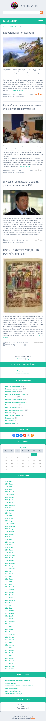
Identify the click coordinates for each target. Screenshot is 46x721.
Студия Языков (10, 683)
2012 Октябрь (10, 634)
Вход (27, 359)
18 (12, 463)
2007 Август (9, 489)
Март (16, 27)
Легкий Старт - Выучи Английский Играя (19, 686)
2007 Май (8, 481)
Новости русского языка (13, 389)
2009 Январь (9, 534)
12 (17, 460)
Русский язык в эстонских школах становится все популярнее (23, 107)
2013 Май (8, 647)
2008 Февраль (10, 505)
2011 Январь (9, 597)
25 (12, 466)
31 (6, 469)
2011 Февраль (10, 600)
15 (34, 460)
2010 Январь (9, 566)
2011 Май (8, 605)
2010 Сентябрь (10, 587)
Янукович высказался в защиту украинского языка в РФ (21, 183)
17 (6, 463)
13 (23, 460)
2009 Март (8, 539)
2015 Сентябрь (10, 661)
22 (34, 463)
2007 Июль (9, 486)
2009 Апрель (9, 542)
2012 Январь (9, 618)
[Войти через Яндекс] (24, 435)
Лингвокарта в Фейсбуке (13, 693)
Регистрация (21, 359)
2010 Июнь (9, 579)
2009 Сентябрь (10, 555)
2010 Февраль (10, 568)
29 (34, 466)
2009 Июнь (9, 547)
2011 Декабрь (9, 616)
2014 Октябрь (10, 653)
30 (40, 466)
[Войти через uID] (13, 435)
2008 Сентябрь (10, 523)
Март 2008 (23, 448)
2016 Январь (9, 663)
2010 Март (8, 571)
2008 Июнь (9, 515)
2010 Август (9, 584)
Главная (5, 27)
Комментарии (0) (21, 96)
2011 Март (8, 603)
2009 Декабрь (10, 563)
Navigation (10, 21)
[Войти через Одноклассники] (32, 435)
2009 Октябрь (10, 558)
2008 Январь (9, 502)
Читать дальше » (17, 90)
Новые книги (9, 418)
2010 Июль (9, 581)
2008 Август (9, 521)
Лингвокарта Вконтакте (13, 691)
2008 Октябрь (10, 526)
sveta (31, 94)
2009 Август (9, 552)
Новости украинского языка (15, 394)
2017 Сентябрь (10, 669)
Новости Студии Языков (13, 399)
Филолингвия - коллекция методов (17, 680)
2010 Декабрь (10, 595)
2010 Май (8, 576)
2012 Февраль (10, 621)
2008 (11, 27)
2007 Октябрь (10, 494)
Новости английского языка (15, 402)
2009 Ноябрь (9, 560)
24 (6, 466)
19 (17, 463)
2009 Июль (9, 550)
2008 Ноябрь (9, 529)
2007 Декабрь (10, 500)
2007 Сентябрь (10, 492)
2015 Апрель (9, 658)
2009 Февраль (10, 537)
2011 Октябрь (10, 611)
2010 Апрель (9, 574)
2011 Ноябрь (9, 613)
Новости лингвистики (12, 415)
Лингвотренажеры (11, 688)
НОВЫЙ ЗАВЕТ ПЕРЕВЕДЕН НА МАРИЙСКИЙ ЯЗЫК (21, 252)
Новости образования (13, 386)
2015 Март (8, 655)
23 (40, 463)
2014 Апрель (9, 650)
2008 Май (8, 513)
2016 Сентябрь (10, 666)
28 (28, 466)
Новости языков (10, 94)
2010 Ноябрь (9, 592)
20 (23, 463)
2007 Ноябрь (9, 497)
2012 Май (8, 626)
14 (28, 460)
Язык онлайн (9, 420)
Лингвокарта (29, 5)
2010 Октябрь (10, 589)
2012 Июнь (9, 629)
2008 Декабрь (10, 531)
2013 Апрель (9, 645)
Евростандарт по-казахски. (18, 32)
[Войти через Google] (28, 435)
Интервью (8, 413)
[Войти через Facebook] (21, 435)
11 (12, 460)
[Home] (15, 6)
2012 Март (8, 624)
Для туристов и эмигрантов (14, 410)
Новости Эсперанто (12, 407)
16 (40, 460)
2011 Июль (9, 608)
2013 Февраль (10, 640)
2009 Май (8, 545)
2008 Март (8, 508)
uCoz (33, 718)
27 (23, 466)
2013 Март (8, 642)
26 (17, 466)
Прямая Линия (10, 423)
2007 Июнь (9, 484)
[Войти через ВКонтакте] (17, 435)
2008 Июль (9, 518)
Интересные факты (12, 405)
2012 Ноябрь (9, 637)
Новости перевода (11, 391)
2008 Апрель (9, 510)
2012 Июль (9, 632)
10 (6, 460)
